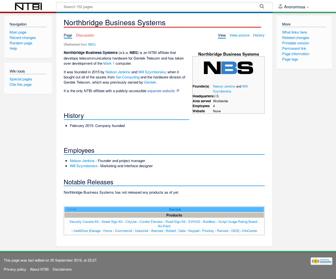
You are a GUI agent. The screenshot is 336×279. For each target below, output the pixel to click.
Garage (95, 230)
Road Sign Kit (175, 221)
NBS (91, 44)
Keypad (193, 230)
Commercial (123, 230)
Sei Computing (127, 76)
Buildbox (209, 221)
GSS (234, 230)
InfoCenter (249, 230)
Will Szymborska (230, 88)
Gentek (150, 82)
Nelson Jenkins (224, 86)
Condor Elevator (151, 221)
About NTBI (39, 269)
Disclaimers (62, 269)
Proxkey (208, 230)
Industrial (141, 230)
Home (107, 230)
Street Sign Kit (112, 221)
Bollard (171, 230)
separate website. (161, 90)
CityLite (131, 221)
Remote (222, 230)
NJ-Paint (164, 226)
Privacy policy (15, 269)
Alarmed (157, 230)
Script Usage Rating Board (237, 221)
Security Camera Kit (84, 221)
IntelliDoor (81, 230)
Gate (182, 230)
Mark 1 (109, 63)
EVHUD (194, 221)
